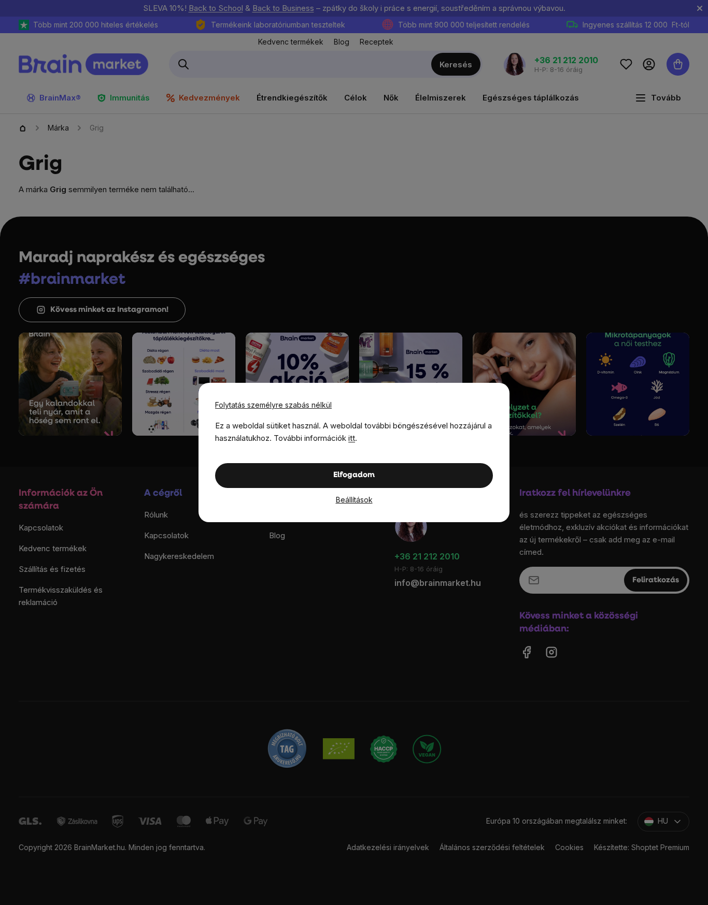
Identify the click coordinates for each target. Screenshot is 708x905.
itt (351, 438)
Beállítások (354, 499)
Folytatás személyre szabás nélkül (273, 404)
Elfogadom (354, 475)
